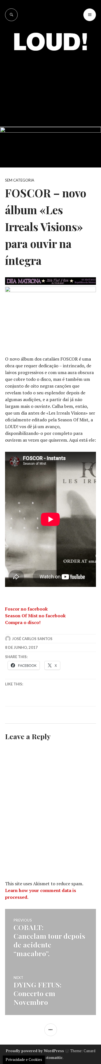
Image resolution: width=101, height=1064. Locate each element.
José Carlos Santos (32, 638)
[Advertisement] (50, 84)
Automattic (52, 1057)
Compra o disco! (23, 622)
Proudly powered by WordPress (35, 1050)
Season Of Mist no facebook (35, 616)
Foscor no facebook (26, 609)
